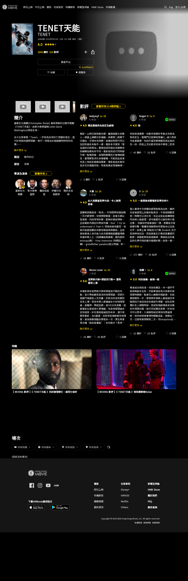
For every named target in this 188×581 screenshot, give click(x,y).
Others (124, 507)
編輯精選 (98, 501)
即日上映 (98, 489)
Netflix (124, 501)
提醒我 (80, 72)
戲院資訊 (98, 507)
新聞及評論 (154, 483)
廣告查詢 (152, 507)
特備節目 (98, 495)
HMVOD (125, 495)
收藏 (51, 72)
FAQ (150, 501)
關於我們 (152, 495)
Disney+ (125, 489)
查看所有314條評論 (107, 106)
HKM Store (154, 489)
